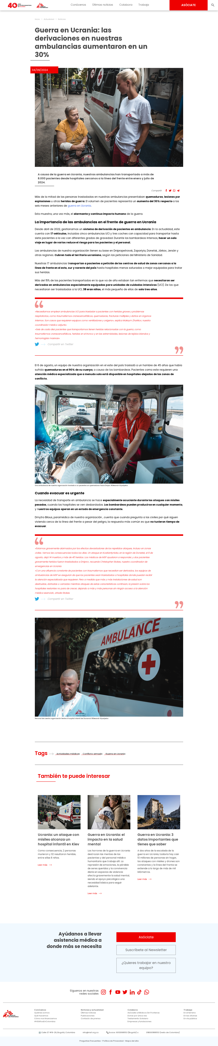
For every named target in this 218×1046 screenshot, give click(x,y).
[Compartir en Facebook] (166, 190)
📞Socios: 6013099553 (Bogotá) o (122, 1032)
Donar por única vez (137, 1015)
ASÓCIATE (188, 5)
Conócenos (78, 5)
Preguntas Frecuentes (90, 1040)
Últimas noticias (102, 5)
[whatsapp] (146, 992)
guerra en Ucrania (79, 205)
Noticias (62, 19)
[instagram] (103, 992)
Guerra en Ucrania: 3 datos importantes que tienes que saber (157, 839)
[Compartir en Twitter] (170, 190)
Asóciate (146, 937)
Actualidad (49, 19)
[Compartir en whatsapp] (174, 190)
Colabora (125, 5)
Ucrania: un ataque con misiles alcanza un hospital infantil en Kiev (58, 839)
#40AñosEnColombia (44, 1021)
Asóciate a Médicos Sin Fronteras (144, 1012)
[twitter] (124, 992)
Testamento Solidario (138, 1018)
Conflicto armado (92, 753)
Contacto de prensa (90, 1018)
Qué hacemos (41, 1015)
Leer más (42, 864)
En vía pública (190, 1018)
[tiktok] (139, 992)
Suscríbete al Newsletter (146, 950)
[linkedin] (132, 992)
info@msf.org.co (91, 1032)
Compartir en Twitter (60, 344)
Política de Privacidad (113, 1040)
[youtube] (117, 992)
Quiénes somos (42, 1012)
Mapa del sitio (132, 1040)
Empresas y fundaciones (139, 1021)
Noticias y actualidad (92, 1009)
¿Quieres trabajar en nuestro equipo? (146, 965)
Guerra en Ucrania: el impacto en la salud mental (106, 839)
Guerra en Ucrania (115, 753)
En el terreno (190, 1012)
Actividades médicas (68, 753)
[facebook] (110, 992)
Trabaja (143, 5)
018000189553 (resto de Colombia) (163, 1032)
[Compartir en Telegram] (178, 190)
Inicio (37, 19)
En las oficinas (190, 1015)
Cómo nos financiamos (45, 1018)
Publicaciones (87, 1015)
